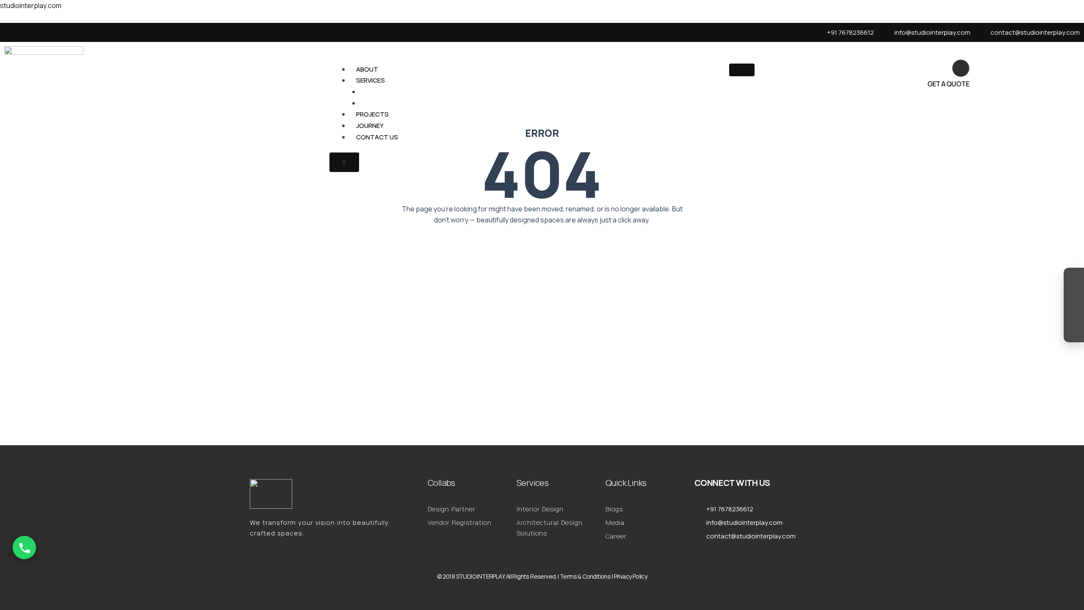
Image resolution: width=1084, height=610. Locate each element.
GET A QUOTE (948, 84)
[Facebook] (1074, 296)
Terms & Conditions (585, 576)
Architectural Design (404, 103)
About (367, 69)
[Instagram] (1074, 279)
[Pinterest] (1074, 330)
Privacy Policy (630, 576)
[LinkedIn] (1074, 313)
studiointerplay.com (30, 5)
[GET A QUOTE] (960, 68)
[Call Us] (24, 547)
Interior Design (393, 92)
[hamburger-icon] (742, 70)
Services (370, 80)
